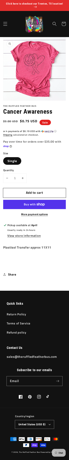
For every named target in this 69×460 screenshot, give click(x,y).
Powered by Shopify (49, 452)
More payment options (34, 214)
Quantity (8, 170)
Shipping (7, 134)
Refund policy (16, 332)
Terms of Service (18, 323)
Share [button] (12, 274)
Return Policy (16, 314)
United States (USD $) (32, 424)
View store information (24, 235)
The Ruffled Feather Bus (30, 452)
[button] (5, 23)
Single (12, 161)
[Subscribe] (57, 381)
